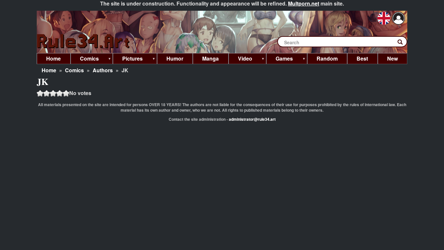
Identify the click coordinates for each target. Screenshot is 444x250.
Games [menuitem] (279, 59)
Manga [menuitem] (210, 58)
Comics (74, 70)
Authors (103, 70)
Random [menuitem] (327, 58)
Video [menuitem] (240, 59)
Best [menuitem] (362, 58)
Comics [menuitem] (85, 59)
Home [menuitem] (53, 58)
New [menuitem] (392, 58)
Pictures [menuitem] (128, 59)
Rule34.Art (84, 41)
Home (49, 70)
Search (403, 43)
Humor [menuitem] (174, 58)
